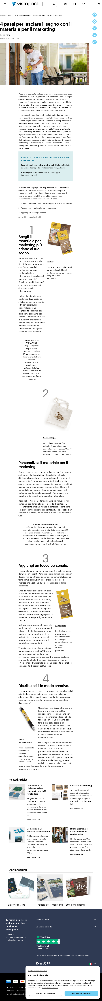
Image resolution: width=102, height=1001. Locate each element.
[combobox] (48, 4)
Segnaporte (60, 625)
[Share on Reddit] (94, 35)
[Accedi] (91, 4)
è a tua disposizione (14, 937)
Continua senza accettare (37, 971)
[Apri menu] (5, 3)
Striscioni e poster (75, 904)
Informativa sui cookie (50, 988)
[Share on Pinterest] (94, 21)
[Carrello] (99, 4)
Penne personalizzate (25, 740)
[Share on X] (94, 28)
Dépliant (50, 262)
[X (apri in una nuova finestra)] (44, 963)
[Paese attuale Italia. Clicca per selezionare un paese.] (92, 963)
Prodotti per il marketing (50, 904)
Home (21, 987)
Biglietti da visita (16, 904)
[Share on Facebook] (94, 15)
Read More (31, 820)
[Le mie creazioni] (74, 4)
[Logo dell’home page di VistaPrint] (25, 4)
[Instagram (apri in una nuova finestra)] (41, 963)
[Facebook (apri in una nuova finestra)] (37, 963)
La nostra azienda (44, 927)
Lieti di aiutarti (42, 919)
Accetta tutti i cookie (81, 993)
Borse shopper (49, 438)
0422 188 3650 (11, 987)
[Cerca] (54, 4)
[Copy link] (94, 42)
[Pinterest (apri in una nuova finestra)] (48, 964)
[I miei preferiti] (83, 4)
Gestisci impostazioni (45, 993)
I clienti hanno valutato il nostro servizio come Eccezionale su (63, 955)
